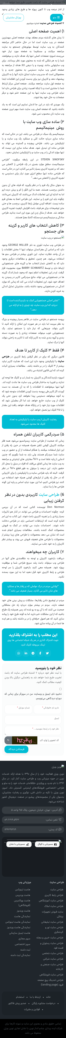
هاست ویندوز (23, 911)
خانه (48, 997)
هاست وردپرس (22, 895)
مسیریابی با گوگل (46, 844)
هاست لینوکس (22, 890)
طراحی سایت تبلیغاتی (52, 922)
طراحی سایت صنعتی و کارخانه (52, 966)
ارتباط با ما (35, 997)
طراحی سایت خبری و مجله (49, 938)
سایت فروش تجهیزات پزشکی (52, 914)
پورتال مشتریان (13, 17)
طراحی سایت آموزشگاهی (51, 901)
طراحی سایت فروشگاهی (51, 975)
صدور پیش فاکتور (17, 1003)
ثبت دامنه (25, 950)
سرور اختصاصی (22, 944)
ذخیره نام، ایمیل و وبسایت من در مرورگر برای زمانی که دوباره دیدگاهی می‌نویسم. (33, 696)
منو (55, 17)
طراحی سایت (49, 495)
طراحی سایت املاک (53, 906)
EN (6, 6)
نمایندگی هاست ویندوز (18, 927)
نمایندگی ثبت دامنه (20, 955)
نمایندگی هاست (22, 916)
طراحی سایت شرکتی (53, 959)
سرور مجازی (24, 939)
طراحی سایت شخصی (52, 953)
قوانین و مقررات (32, 1009)
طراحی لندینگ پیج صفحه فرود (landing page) (50, 982)
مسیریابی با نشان (17, 844)
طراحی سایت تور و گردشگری (54, 929)
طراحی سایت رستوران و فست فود (51, 945)
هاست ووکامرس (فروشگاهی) (22, 903)
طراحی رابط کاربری (54, 895)
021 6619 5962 (11, 820)
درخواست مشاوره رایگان (43, 1003)
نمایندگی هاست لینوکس (17, 922)
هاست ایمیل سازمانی (19, 933)
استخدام (20, 997)
